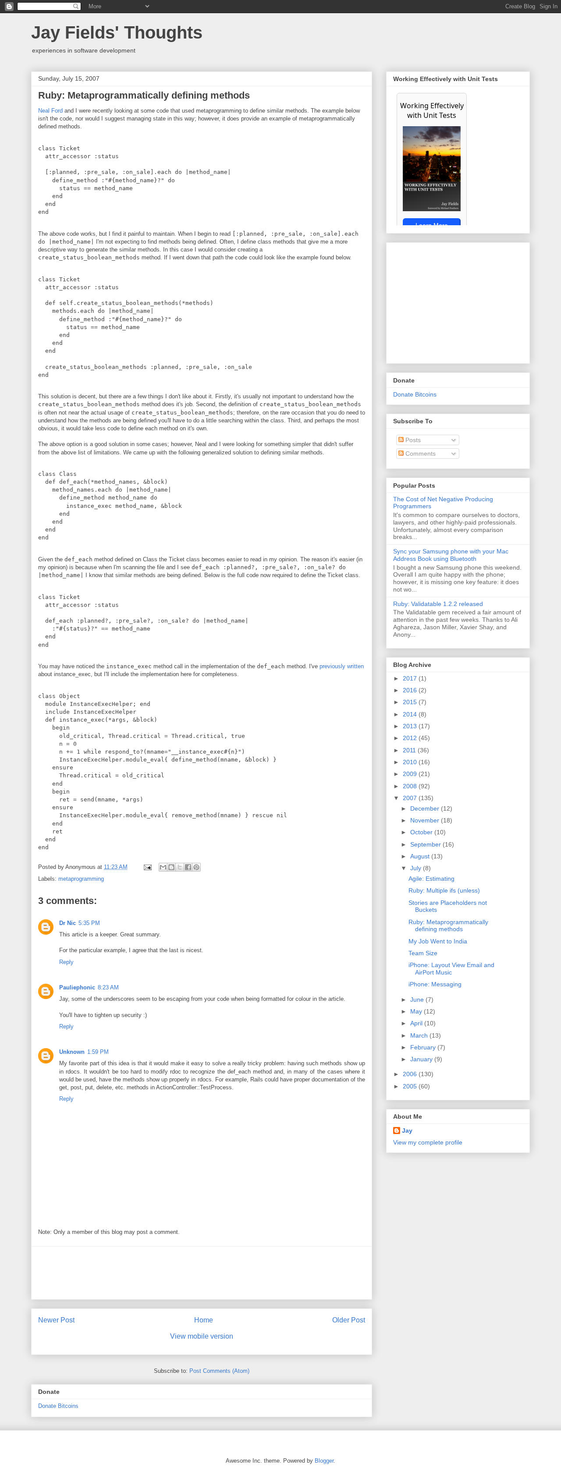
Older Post (348, 1320)
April (417, 1023)
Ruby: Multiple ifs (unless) (444, 890)
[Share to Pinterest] (196, 867)
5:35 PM (89, 923)
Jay (407, 1130)
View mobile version (201, 1336)
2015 (411, 701)
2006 (411, 1073)
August (420, 856)
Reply (66, 962)
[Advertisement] (201, 1273)
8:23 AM (108, 987)
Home (203, 1320)
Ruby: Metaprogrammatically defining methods (448, 925)
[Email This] (163, 867)
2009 (411, 773)
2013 (411, 726)
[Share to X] (179, 867)
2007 (411, 797)
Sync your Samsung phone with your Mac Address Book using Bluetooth (450, 555)
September (426, 844)
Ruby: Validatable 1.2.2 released (438, 603)
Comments (420, 453)
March (420, 1035)
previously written (342, 666)
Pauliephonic (77, 987)
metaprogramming (81, 878)
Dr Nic (67, 923)
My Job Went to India (437, 941)
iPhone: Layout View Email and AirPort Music (451, 968)
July (416, 868)
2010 (411, 762)
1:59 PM (98, 1052)
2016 (411, 690)
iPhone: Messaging (435, 984)
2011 (410, 750)
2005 (411, 1086)
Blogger (324, 1460)
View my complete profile (427, 1142)
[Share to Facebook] (188, 867)
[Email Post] (147, 867)
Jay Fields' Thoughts (116, 32)
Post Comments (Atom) (219, 1371)
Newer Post (56, 1320)
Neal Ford (50, 110)
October (422, 832)
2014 (411, 714)
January (422, 1059)
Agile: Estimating (431, 878)
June (418, 999)
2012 (411, 737)
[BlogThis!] (171, 867)
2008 (411, 786)
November (425, 820)
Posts (412, 439)
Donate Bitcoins (58, 1406)
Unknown (72, 1052)
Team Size (422, 953)
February (423, 1047)
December (425, 808)
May (417, 1011)
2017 (411, 678)
